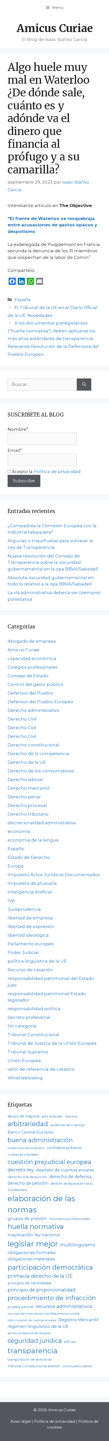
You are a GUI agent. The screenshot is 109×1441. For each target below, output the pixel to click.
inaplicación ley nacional (34, 1234)
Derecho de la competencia (38, 753)
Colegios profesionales (33, 667)
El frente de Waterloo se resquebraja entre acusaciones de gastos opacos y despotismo (52, 225)
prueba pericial (20, 1307)
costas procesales (23, 1154)
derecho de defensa (70, 1176)
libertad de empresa (30, 917)
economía (19, 831)
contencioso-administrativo (26, 1148)
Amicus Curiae (54, 28)
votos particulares (77, 1366)
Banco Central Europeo (31, 1132)
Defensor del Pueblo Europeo (40, 701)
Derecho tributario (28, 814)
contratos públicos (64, 1147)
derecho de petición (28, 1183)
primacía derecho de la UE (40, 1276)
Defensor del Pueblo (30, 693)
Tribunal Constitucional (33, 1034)
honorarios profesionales (69, 1219)
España (22, 299)
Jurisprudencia (24, 909)
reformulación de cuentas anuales (32, 1320)
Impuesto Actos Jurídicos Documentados (54, 874)
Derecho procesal (27, 805)
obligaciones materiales (31, 1259)
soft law (70, 1342)
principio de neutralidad (29, 1283)
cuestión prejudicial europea (49, 1162)
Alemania (71, 1116)
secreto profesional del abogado (29, 1333)
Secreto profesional (29, 1017)
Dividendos (17, 1190)
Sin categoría (22, 1025)
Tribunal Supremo (28, 1051)
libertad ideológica (28, 935)
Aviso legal (20, 1421)
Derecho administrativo (33, 710)
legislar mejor (33, 1243)
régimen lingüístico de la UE (38, 1326)
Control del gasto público (35, 684)
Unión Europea (24, 1060)
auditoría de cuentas (67, 1125)
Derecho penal (24, 796)
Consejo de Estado (28, 675)
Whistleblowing (25, 1077)
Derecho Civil (22, 719)
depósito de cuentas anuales (65, 1170)
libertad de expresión (31, 926)
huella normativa (36, 1227)
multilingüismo (77, 1244)
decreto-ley (21, 1170)
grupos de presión (27, 1218)
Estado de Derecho (29, 857)
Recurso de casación (30, 969)
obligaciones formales (32, 1252)
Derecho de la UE (27, 762)
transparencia (33, 1350)
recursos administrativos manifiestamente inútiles (43, 1313)
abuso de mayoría (23, 1116)
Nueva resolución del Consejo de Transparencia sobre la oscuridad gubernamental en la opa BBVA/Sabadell (53, 562)
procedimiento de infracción (52, 1298)
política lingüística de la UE (37, 961)
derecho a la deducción (27, 1177)
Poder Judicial (23, 952)
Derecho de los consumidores (41, 770)
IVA (11, 900)
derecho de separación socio (72, 1183)
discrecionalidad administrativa (42, 822)
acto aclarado (52, 1116)
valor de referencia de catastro (41, 1069)
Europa (16, 866)
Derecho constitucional (33, 744)
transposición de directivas (29, 1359)
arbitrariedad (28, 1124)
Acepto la (46, 471)
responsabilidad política (34, 1008)
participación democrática (50, 1267)
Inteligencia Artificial (30, 891)
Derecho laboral (25, 779)
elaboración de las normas (41, 1204)
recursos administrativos (63, 1306)
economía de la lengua (33, 840)
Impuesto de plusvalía (32, 883)
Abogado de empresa (32, 641)
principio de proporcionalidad (42, 1290)
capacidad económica (32, 658)
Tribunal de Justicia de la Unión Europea (52, 1043)
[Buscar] (84, 384)
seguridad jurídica (35, 1340)
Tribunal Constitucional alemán (34, 1366)
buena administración (40, 1140)
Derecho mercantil (28, 788)
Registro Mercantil (78, 1319)
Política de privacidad (57, 471)
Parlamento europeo (31, 943)
